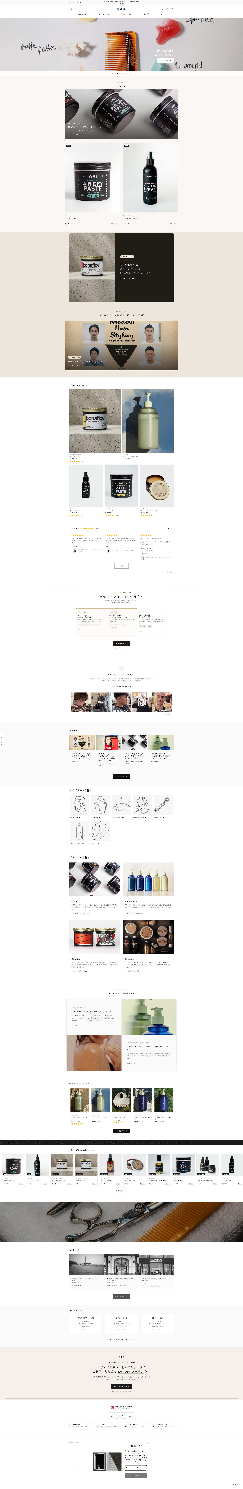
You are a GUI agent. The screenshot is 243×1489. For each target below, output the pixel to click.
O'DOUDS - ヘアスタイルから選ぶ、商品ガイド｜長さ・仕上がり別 (82, 756)
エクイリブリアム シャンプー (79, 1118)
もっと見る (121, 566)
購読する (136, 1475)
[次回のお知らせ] (142, 2)
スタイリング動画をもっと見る (120, 686)
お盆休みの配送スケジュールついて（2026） (84, 1279)
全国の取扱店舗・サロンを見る (122, 1339)
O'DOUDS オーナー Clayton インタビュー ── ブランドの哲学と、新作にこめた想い (107, 757)
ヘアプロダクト (73, 817)
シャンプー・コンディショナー (78, 843)
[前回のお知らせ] (101, 2)
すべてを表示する (121, 776)
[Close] (147, 1443)
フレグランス (94, 817)
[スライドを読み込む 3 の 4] (123, 73)
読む (80, 629)
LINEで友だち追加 (123, 1386)
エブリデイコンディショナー (100, 1118)
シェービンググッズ (138, 817)
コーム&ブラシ (157, 817)
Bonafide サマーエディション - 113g (123, 554)
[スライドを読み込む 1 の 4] (117, 73)
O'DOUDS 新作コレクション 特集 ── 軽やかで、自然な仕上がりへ (134, 756)
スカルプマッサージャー (120, 1117)
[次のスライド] (130, 73)
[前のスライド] (112, 73)
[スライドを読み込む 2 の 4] (120, 73)
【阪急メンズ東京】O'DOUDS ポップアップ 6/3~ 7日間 (156, 1279)
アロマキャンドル (116, 817)
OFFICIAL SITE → (86, 1330)
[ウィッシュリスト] (167, 9)
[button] (71, 9)
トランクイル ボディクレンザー (142, 1118)
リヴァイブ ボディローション (163, 1118)
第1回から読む (121, 643)
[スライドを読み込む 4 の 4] (125, 73)
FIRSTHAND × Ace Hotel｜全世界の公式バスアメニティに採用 (160, 756)
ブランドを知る (165, 60)
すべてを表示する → (121, 1190)
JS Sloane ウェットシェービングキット (90, 558)
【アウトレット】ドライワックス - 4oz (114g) (158, 554)
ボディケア (93, 843)
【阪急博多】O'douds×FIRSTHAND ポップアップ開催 (121, 1279)
